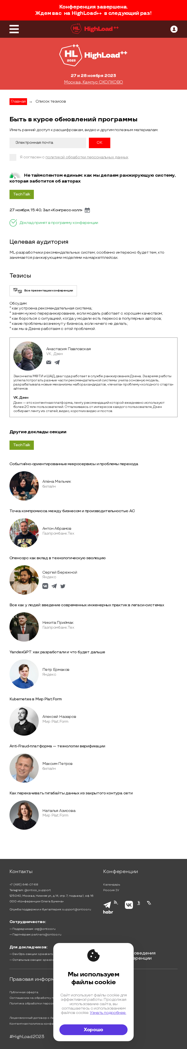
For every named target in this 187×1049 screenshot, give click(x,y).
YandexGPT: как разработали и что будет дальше (57, 652)
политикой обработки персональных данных (87, 157)
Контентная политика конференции (37, 1023)
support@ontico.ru (76, 909)
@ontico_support (37, 890)
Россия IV (111, 890)
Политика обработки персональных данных (43, 1003)
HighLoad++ (87, 13)
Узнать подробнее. (108, 1012)
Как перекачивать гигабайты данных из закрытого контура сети (71, 793)
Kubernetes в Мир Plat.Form (35, 699)
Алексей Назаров (59, 716)
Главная (18, 101)
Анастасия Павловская (68, 349)
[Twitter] (150, 907)
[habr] (108, 913)
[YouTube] (140, 908)
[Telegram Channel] (118, 908)
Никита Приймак (58, 622)
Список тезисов (51, 101)
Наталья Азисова (58, 810)
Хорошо (93, 1030)
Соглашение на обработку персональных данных (47, 998)
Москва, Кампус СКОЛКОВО (93, 82)
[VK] (129, 908)
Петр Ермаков (56, 669)
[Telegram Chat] (107, 907)
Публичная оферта (23, 992)
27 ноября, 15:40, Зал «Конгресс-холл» (46, 210)
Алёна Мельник (56, 481)
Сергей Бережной (59, 572)
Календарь (111, 884)
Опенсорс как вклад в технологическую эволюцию (57, 558)
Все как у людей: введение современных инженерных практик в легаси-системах (86, 605)
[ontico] (174, 29)
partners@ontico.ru (46, 934)
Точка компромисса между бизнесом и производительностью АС (72, 511)
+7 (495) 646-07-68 (23, 884)
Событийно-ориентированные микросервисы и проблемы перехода (73, 464)
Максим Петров (57, 763)
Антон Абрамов (56, 528)
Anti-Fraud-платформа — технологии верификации (57, 746)
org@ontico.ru (45, 929)
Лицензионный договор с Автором (36, 1018)
